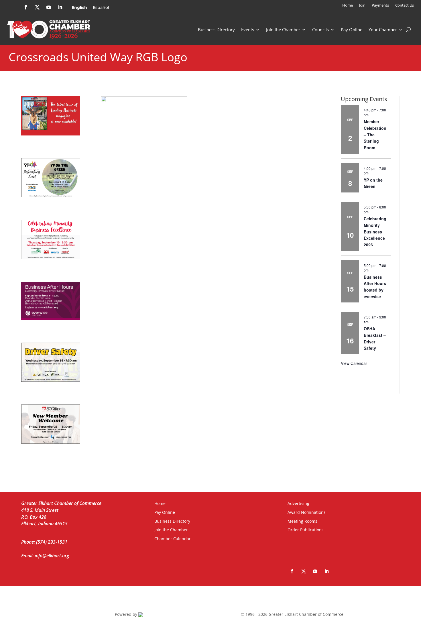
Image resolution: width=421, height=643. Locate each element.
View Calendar (354, 363)
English (79, 7)
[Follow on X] (37, 7)
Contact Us (404, 5)
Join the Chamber (283, 29)
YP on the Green (373, 183)
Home (347, 5)
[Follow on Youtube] (48, 7)
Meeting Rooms (302, 521)
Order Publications (306, 529)
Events (247, 29)
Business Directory (216, 29)
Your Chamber (383, 29)
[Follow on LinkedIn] (60, 7)
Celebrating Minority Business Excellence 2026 (375, 231)
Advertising (298, 503)
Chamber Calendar (172, 538)
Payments (380, 5)
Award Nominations (307, 512)
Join (362, 5)
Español (101, 7)
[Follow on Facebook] (25, 7)
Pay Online (351, 29)
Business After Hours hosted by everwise (375, 286)
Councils (320, 29)
